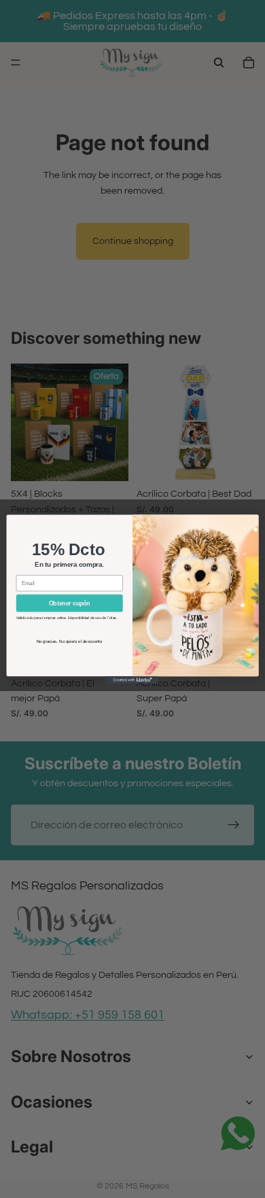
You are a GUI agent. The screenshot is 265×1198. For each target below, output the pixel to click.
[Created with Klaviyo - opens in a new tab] (132, 680)
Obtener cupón (69, 602)
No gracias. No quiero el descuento (70, 641)
